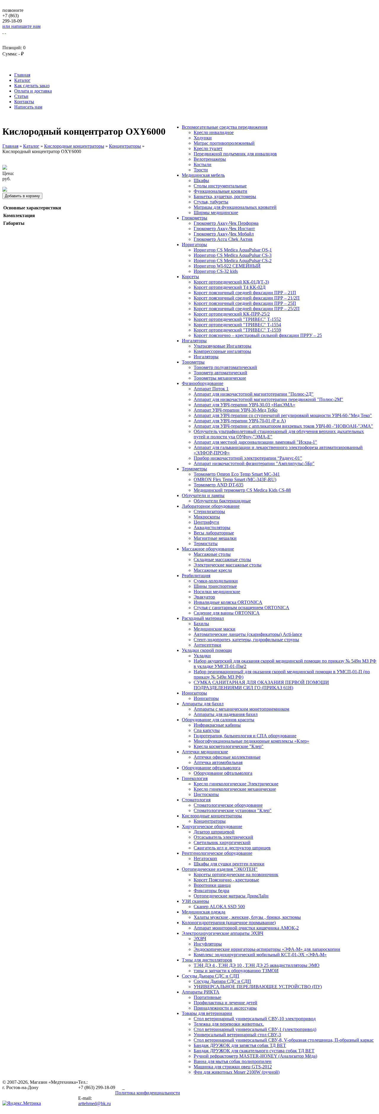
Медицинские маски (214, 628)
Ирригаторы (194, 244)
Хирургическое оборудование (212, 826)
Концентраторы (210, 821)
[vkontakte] (119, 1087)
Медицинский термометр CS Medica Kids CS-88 (242, 490)
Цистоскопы (206, 794)
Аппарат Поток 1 (211, 388)
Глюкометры (194, 217)
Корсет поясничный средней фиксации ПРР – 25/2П (247, 308)
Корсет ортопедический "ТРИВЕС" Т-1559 (237, 329)
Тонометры (193, 362)
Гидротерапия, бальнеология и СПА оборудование (245, 735)
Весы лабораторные (214, 532)
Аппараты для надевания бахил (226, 714)
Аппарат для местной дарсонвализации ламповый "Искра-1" (255, 442)
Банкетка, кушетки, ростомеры (225, 196)
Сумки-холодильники (216, 580)
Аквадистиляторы (212, 527)
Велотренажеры (210, 159)
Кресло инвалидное (214, 132)
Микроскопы (207, 516)
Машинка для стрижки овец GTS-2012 (233, 1066)
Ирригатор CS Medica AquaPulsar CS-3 (233, 255)
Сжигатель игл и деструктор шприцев (232, 847)
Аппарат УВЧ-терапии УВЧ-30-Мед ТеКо (235, 410)
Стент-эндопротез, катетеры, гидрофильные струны (246, 639)
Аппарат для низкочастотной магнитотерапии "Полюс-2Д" (254, 394)
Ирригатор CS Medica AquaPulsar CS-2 (233, 260)
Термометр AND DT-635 (218, 484)
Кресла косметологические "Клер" (229, 746)
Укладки (202, 655)
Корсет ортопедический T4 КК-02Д (230, 287)
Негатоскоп (205, 858)
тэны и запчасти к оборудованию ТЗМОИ (236, 970)
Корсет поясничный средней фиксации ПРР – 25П (245, 303)
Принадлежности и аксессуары (225, 1007)
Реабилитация (196, 575)
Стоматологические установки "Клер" (233, 810)
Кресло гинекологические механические (235, 789)
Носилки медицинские (217, 591)
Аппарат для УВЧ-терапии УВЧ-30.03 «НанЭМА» (244, 404)
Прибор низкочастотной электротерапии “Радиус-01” (248, 458)
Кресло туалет (208, 148)
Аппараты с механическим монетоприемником (241, 709)
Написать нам (28, 106)
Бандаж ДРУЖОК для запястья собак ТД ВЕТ (240, 1045)
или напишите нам (21, 26)
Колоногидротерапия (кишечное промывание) (229, 922)
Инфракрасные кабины (217, 725)
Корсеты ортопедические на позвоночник (236, 874)
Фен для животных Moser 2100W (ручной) (237, 1072)
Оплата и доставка (33, 90)
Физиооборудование (202, 383)
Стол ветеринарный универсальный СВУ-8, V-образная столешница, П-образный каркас (284, 1040)
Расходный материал (203, 618)
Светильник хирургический (222, 842)
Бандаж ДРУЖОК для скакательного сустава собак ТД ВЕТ (254, 1050)
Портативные (207, 997)
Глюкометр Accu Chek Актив (223, 239)
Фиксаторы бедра (211, 890)
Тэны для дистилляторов (207, 959)
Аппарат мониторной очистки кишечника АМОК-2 (246, 927)
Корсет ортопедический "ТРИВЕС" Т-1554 (237, 324)
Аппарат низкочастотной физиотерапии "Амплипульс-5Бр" (254, 463)
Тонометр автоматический (220, 372)
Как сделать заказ (31, 85)
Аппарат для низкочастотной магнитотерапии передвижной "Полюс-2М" (268, 399)
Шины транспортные (215, 586)
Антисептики (207, 644)
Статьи (21, 96)
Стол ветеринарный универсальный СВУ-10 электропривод (255, 1018)
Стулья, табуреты (211, 201)
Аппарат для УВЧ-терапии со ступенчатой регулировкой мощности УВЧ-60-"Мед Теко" (283, 415)
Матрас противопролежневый (224, 143)
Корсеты (190, 276)
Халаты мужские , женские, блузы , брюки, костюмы (247, 917)
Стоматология (196, 799)
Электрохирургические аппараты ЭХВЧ (222, 933)
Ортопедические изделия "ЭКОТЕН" (220, 869)
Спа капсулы (207, 730)
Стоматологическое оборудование (228, 805)
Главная (22, 74)
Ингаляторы (194, 340)
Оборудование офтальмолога (211, 767)
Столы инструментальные (220, 185)
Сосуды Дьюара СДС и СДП (210, 975)
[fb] (124, 1087)
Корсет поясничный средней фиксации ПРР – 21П (245, 292)
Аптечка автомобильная (218, 762)
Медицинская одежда (203, 911)
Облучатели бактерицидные (222, 500)
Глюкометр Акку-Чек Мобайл (224, 233)
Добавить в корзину (22, 196)
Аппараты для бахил (203, 703)
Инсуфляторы (208, 943)
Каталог (22, 80)
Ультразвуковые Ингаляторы (222, 345)
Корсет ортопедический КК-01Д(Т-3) (231, 281)
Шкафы (201, 180)
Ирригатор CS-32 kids (216, 271)
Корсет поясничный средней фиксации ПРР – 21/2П (247, 297)
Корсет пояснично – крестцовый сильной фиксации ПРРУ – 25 (258, 335)
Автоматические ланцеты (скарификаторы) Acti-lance (248, 634)
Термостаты (206, 543)
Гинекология (195, 778)
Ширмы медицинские (216, 212)
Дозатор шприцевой (214, 831)
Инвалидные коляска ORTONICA (228, 602)
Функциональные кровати (220, 191)
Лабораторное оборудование (211, 506)
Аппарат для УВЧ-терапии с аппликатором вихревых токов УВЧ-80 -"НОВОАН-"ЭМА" (283, 426)
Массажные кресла (213, 570)
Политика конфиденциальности (147, 1092)
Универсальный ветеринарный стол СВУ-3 (237, 1034)
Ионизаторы (194, 693)
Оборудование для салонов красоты (218, 719)
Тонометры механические (220, 378)
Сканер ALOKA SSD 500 (219, 906)
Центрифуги (206, 522)
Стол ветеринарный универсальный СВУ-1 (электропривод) (255, 1029)
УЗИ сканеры (195, 901)
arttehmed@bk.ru (94, 1103)
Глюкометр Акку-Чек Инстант (224, 228)
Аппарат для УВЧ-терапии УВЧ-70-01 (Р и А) (240, 420)
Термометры (194, 468)
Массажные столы (212, 554)
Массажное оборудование (208, 548)
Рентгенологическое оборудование (217, 853)
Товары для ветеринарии (207, 1013)
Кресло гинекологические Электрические (236, 783)
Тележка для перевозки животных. (229, 1024)
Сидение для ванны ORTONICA (227, 612)
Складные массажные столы (222, 559)
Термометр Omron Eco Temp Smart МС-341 (237, 474)
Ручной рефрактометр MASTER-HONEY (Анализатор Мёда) (255, 1056)
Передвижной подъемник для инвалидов (235, 153)
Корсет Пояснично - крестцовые (226, 879)
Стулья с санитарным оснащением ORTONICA (241, 607)
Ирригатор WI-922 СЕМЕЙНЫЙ (227, 265)
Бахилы (201, 623)
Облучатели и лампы (203, 495)
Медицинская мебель (203, 175)
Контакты (24, 101)
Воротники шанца (212, 885)
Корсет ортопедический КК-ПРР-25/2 (232, 313)
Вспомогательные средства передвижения (224, 127)
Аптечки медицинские (205, 751)
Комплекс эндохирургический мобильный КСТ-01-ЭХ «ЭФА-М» (260, 954)
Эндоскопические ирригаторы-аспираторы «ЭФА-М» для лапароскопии (267, 949)
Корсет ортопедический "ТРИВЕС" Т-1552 (237, 319)
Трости (201, 169)
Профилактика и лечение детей (225, 1002)
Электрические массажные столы (227, 564)
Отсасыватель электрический (223, 837)
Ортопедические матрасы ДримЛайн (231, 895)
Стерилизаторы (209, 511)
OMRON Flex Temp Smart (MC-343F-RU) (235, 479)
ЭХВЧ (200, 938)
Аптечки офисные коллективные (227, 757)
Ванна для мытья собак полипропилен (233, 1061)
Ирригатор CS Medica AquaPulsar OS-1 (233, 249)
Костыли (202, 164)
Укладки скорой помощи (207, 650)
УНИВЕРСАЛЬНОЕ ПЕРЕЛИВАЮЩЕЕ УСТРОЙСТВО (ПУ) (258, 986)
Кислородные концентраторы (212, 815)
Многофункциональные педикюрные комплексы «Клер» (251, 741)
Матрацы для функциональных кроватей (235, 207)
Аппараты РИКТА (200, 991)
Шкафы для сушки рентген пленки (229, 863)
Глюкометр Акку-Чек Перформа (226, 223)
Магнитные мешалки (215, 538)
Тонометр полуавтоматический (225, 367)
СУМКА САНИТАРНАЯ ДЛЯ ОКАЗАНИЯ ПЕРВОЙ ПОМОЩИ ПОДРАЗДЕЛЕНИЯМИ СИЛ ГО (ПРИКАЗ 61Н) (261, 685)
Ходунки (203, 137)
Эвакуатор (204, 596)
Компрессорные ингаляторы (222, 351)
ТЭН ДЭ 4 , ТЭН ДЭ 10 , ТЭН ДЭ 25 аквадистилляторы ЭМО (256, 965)
